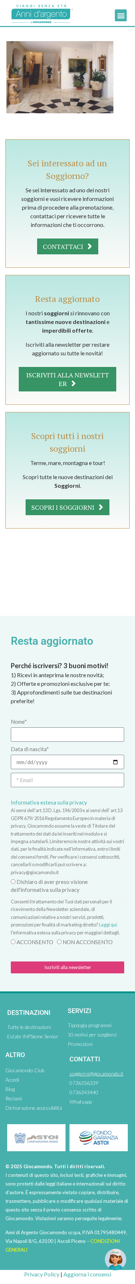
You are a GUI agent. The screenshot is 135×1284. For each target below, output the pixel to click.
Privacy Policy (41, 1274)
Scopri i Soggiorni (63, 507)
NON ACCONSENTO (88, 942)
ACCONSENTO (35, 942)
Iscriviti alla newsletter (67, 379)
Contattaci (64, 246)
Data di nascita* (30, 749)
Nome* (19, 721)
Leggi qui (108, 925)
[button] (121, 15)
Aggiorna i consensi (87, 1274)
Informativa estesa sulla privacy (49, 802)
